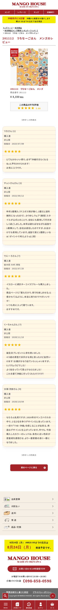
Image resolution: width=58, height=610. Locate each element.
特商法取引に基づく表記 (17, 592)
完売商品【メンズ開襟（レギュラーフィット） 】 (21, 30)
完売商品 (18, 28)
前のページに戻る (29, 467)
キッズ (36, 12)
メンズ (7, 12)
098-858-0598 (38, 580)
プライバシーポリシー (42, 592)
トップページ (8, 28)
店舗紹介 (51, 12)
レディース (22, 12)
